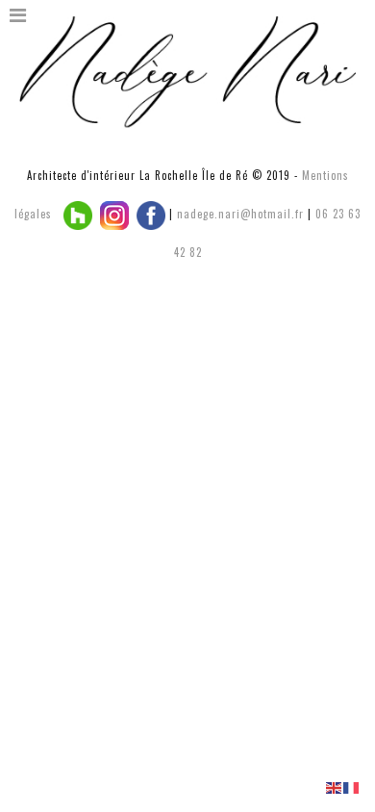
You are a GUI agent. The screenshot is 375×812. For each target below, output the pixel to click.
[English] (334, 786)
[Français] (352, 786)
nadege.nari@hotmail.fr (240, 213)
